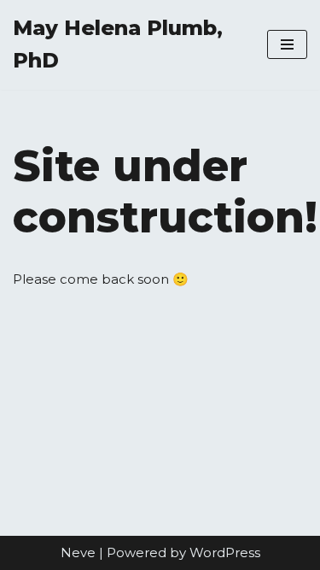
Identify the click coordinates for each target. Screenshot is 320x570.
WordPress (224, 552)
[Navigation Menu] (287, 44)
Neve (78, 552)
